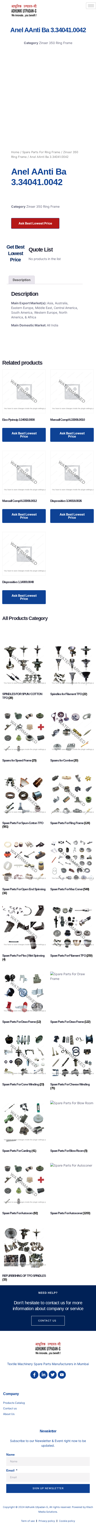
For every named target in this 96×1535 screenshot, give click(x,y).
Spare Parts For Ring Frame (41, 152)
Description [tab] (22, 280)
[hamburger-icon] (91, 5)
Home (15, 152)
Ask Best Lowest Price (35, 223)
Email (10, 1470)
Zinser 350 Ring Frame (55, 43)
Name (10, 1454)
